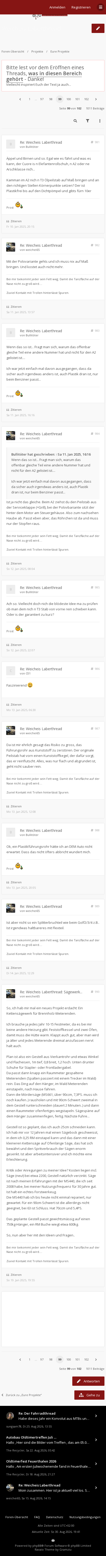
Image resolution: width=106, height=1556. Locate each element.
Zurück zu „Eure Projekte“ (24, 1395)
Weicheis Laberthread (31, 28)
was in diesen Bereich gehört (44, 76)
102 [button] (86, 99)
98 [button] (50, 99)
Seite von (70, 108)
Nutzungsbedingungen (85, 1517)
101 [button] (77, 99)
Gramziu (65, 1549)
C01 (28, 673)
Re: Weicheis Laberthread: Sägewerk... (51, 991)
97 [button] (41, 99)
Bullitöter (32, 147)
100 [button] (68, 99)
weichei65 (33, 250)
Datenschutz (54, 1517)
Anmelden (57, 7)
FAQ (37, 1517)
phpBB (36, 1546)
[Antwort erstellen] (98, 28)
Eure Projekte (59, 51)
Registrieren (81, 7)
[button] (20, 99)
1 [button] (29, 99)
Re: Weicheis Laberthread (41, 142)
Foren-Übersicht (13, 51)
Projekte (37, 51)
